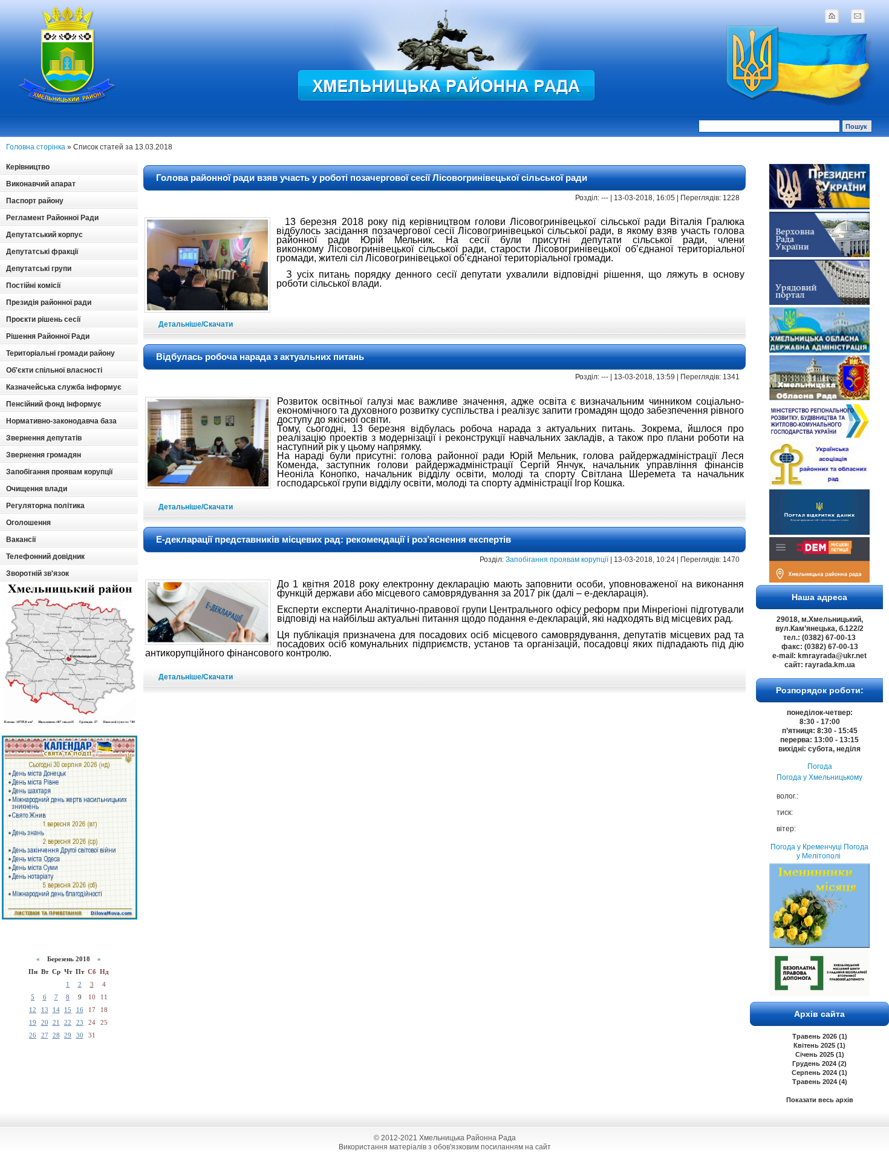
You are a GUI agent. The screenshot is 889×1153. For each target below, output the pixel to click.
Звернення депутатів (44, 438)
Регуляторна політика (45, 505)
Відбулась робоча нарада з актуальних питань (260, 356)
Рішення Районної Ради (48, 336)
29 (67, 1035)
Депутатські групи (38, 268)
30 (79, 1035)
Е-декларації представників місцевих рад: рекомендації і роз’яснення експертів (333, 539)
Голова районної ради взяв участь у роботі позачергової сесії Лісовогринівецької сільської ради (371, 177)
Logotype (67, 55)
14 (56, 1009)
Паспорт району (34, 201)
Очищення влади (36, 489)
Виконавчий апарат (41, 184)
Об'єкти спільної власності (54, 370)
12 (32, 1009)
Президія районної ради (48, 302)
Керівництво (28, 167)
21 (56, 1022)
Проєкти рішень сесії (43, 319)
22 (67, 1022)
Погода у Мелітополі (832, 851)
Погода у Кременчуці (806, 847)
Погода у (819, 777)
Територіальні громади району (60, 353)
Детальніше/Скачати (195, 324)
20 (44, 1022)
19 (32, 1022)
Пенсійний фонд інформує (54, 404)
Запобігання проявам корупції (59, 472)
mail (857, 15)
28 (56, 1035)
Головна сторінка (35, 147)
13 (44, 1009)
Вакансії (21, 539)
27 (44, 1035)
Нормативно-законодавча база (61, 421)
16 (79, 1009)
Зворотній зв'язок (37, 573)
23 (79, 1022)
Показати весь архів (819, 1099)
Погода (819, 766)
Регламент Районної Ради (52, 218)
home (831, 15)
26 (32, 1035)
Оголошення (28, 522)
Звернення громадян (43, 455)
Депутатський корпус (44, 234)
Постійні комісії (33, 285)
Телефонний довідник (45, 556)
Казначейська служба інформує (64, 387)
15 (67, 1009)
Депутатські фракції (42, 251)
